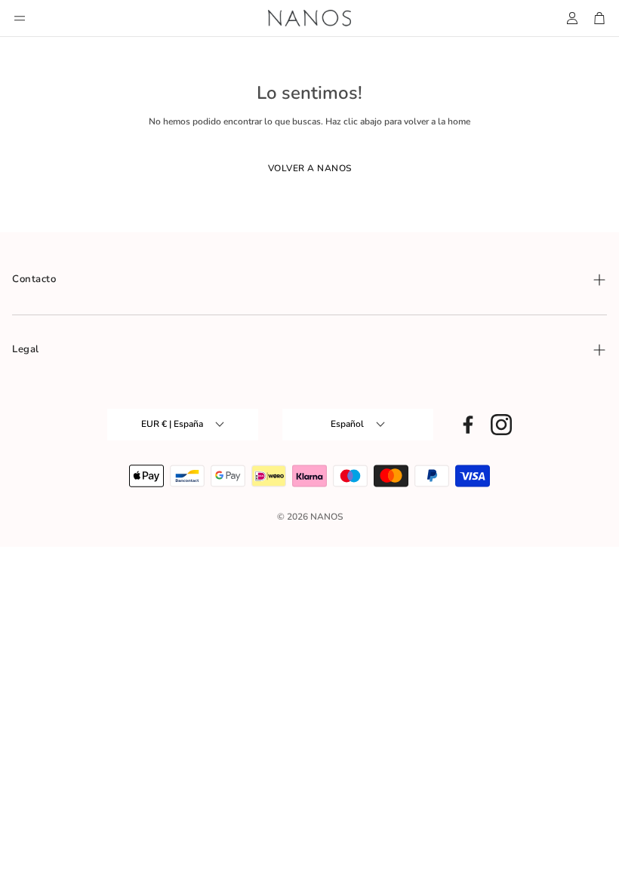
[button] (19, 18)
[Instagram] (501, 424)
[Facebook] (468, 424)
